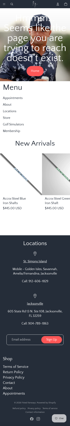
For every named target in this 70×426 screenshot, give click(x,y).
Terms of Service (15, 367)
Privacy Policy (13, 377)
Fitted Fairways (29, 403)
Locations (9, 111)
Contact (9, 383)
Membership (11, 131)
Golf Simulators (13, 124)
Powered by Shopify (46, 403)
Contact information (35, 412)
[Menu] (4, 4)
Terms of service (50, 408)
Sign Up (51, 339)
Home (35, 71)
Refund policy (19, 408)
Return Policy (13, 372)
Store (6, 118)
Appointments (13, 98)
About (7, 104)
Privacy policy (34, 408)
